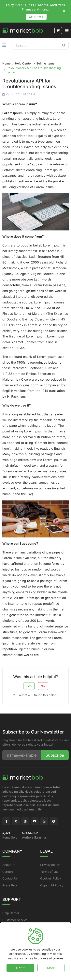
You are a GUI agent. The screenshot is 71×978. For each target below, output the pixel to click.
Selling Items (45, 63)
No (43, 686)
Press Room (10, 885)
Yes (29, 686)
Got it (20, 968)
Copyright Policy (51, 885)
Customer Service (15, 920)
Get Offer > (36, 16)
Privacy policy (50, 865)
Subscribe (55, 755)
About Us (8, 865)
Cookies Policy (50, 878)
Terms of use (49, 872)
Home (6, 63)
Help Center (23, 63)
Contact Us (10, 878)
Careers (8, 872)
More (51, 968)
